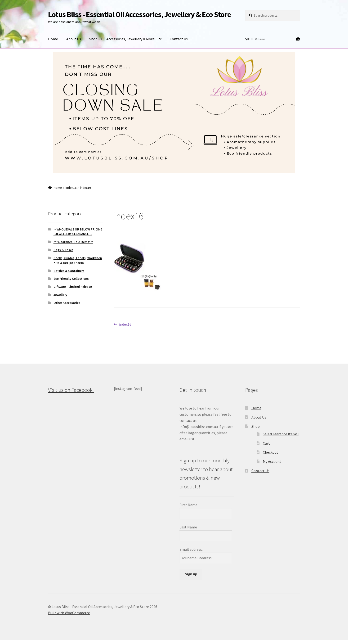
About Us (73, 38)
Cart (266, 443)
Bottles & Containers (69, 271)
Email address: (191, 549)
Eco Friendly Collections (71, 278)
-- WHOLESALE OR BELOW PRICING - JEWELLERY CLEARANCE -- (78, 231)
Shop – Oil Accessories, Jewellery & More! (122, 38)
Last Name (188, 527)
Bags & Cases (63, 250)
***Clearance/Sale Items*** (73, 242)
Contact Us (179, 38)
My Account (272, 461)
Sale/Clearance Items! (281, 434)
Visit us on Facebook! (71, 390)
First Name (188, 504)
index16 (71, 187)
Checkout (270, 452)
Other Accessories (67, 303)
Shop (255, 426)
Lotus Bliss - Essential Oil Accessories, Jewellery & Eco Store (139, 14)
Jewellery (60, 295)
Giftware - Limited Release (73, 286)
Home (53, 38)
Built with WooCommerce (69, 612)
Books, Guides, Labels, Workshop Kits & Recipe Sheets (78, 260)
